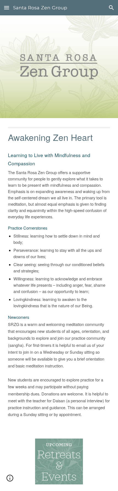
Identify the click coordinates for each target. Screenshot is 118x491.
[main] (59, 275)
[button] (6, 7)
